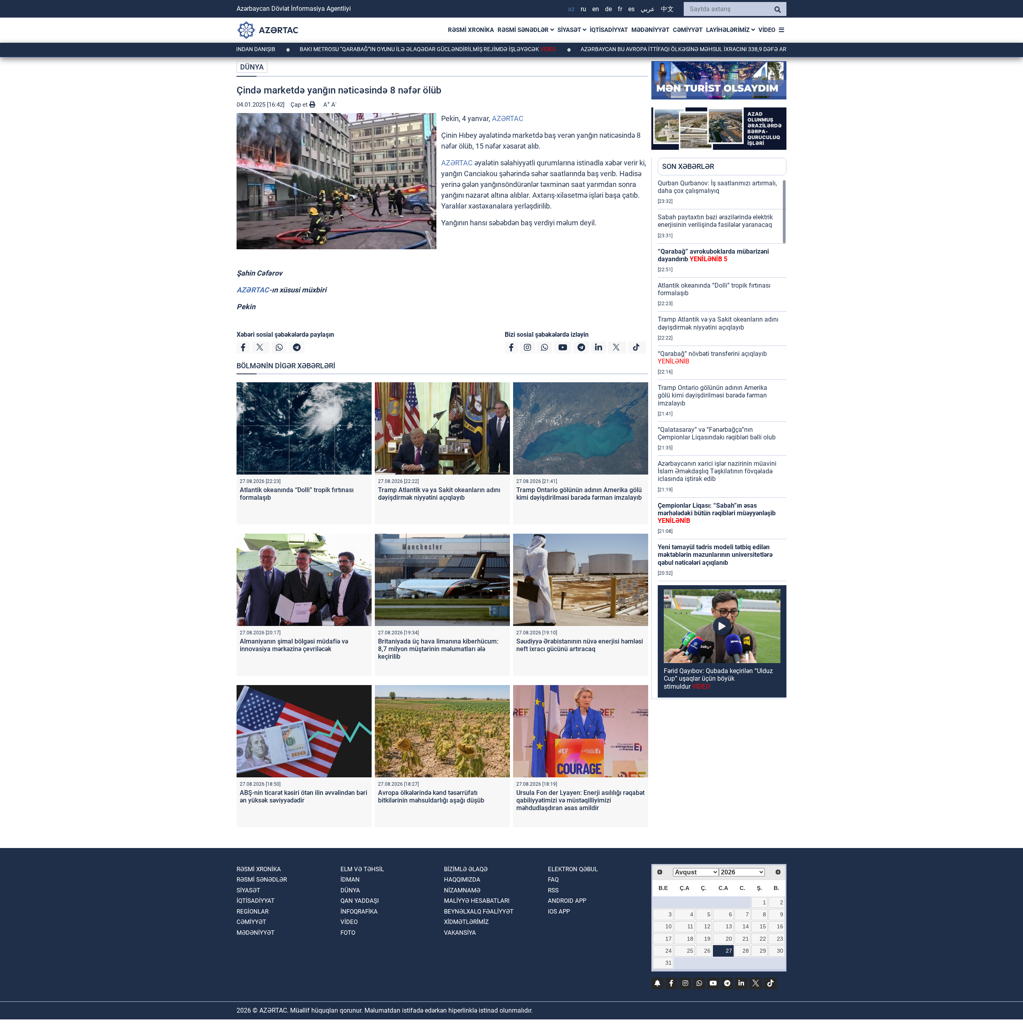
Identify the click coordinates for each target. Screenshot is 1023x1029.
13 (729, 926)
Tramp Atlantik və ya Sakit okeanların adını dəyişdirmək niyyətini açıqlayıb (439, 493)
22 (763, 939)
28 (745, 951)
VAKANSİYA (460, 932)
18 (690, 939)
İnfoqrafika (359, 911)
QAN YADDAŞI (359, 900)
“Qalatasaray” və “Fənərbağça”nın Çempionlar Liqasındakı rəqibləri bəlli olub (717, 433)
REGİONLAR (253, 911)
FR (620, 9)
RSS (553, 890)
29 (763, 951)
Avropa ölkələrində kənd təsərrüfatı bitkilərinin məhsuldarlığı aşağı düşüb (431, 796)
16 (780, 926)
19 (707, 939)
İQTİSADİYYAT (609, 30)
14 (745, 926)
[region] (722, 439)
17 (668, 939)
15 (763, 926)
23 (780, 939)
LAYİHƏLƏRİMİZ (728, 30)
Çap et (300, 104)
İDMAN (350, 879)
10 (668, 926)
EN (595, 9)
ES (631, 9)
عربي (648, 9)
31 (668, 962)
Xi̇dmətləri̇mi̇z (466, 922)
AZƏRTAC (507, 118)
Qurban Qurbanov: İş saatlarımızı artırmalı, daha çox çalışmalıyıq (717, 187)
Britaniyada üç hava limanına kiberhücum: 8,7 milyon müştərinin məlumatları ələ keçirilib (438, 649)
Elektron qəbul (573, 869)
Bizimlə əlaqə (466, 869)
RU (583, 9)
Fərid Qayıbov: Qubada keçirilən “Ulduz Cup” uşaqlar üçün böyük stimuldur (718, 678)
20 (729, 939)
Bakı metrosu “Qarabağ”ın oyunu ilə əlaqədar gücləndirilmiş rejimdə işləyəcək (373, 49)
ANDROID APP (567, 900)
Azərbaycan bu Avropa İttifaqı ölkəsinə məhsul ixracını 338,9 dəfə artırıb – (648, 49)
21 (745, 939)
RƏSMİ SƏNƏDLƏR (524, 30)
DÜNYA (252, 67)
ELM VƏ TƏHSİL (362, 869)
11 (690, 926)
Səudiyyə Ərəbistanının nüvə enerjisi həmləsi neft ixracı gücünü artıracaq (579, 645)
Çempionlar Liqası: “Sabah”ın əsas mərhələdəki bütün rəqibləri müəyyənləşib (717, 513)
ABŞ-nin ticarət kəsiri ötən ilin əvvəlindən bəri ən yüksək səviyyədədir (303, 796)
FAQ (553, 879)
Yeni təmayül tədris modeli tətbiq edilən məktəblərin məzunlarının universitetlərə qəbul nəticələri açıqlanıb (715, 554)
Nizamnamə (462, 890)
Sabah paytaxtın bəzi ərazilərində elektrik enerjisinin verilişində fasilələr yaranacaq (715, 220)
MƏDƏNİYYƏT (650, 30)
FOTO (347, 932)
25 (690, 951)
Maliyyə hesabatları (477, 900)
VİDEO (766, 30)
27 (729, 951)
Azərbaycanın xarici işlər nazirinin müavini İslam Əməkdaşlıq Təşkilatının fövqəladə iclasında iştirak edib (717, 471)
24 (668, 951)
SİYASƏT (570, 30)
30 (780, 951)
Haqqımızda (462, 879)
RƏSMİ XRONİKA (471, 30)
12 (707, 926)
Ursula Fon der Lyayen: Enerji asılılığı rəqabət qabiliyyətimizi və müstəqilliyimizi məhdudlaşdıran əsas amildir (580, 800)
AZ (571, 9)
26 (707, 951)
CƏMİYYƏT (688, 30)
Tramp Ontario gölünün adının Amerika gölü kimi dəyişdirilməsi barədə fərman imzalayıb (579, 493)
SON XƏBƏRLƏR (688, 166)
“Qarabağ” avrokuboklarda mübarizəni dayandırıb (713, 255)
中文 (667, 9)
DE (608, 9)
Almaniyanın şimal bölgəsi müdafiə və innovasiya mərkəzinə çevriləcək (294, 645)
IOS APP (559, 911)
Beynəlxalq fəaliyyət (478, 911)
